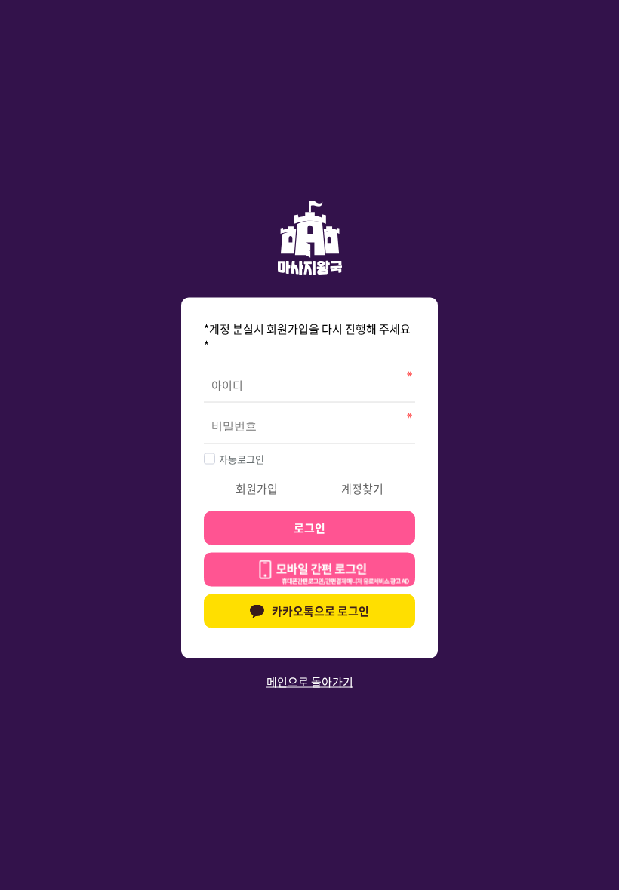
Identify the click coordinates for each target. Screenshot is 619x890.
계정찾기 (362, 488)
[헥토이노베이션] (309, 571)
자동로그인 (241, 458)
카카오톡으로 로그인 (320, 611)
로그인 (309, 528)
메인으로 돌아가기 (309, 681)
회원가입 (257, 488)
